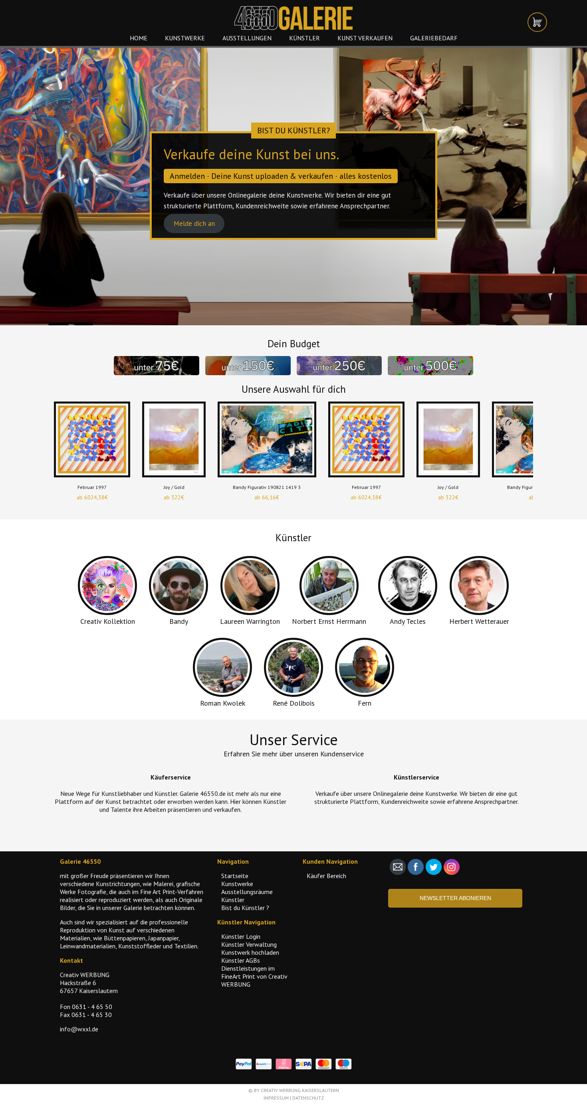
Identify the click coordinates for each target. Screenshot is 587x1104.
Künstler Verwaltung (249, 944)
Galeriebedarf (434, 38)
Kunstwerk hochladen (250, 952)
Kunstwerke (185, 38)
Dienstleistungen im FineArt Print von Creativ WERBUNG (254, 976)
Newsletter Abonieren (455, 898)
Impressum (276, 1098)
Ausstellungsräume (247, 892)
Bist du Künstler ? (245, 908)
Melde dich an (194, 223)
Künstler (304, 38)
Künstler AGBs (240, 960)
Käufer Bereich (326, 876)
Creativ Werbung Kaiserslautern (300, 1090)
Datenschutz (308, 1098)
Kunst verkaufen (365, 38)
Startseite (234, 876)
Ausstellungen (247, 38)
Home (138, 38)
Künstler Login (240, 936)
